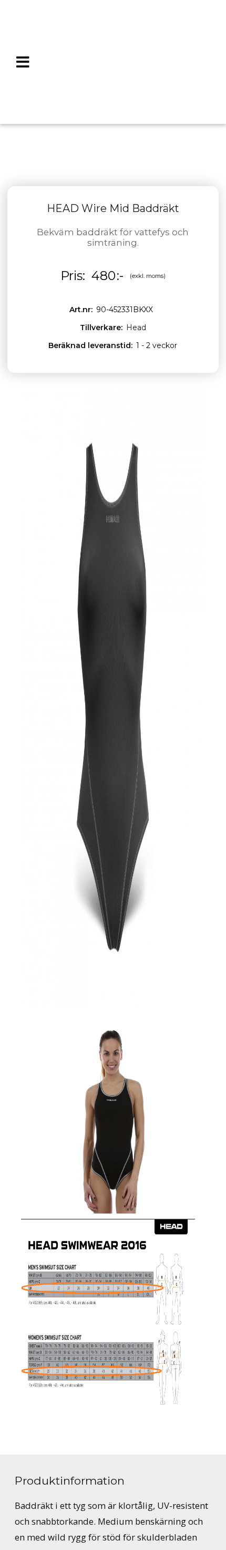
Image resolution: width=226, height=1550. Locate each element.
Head (136, 327)
